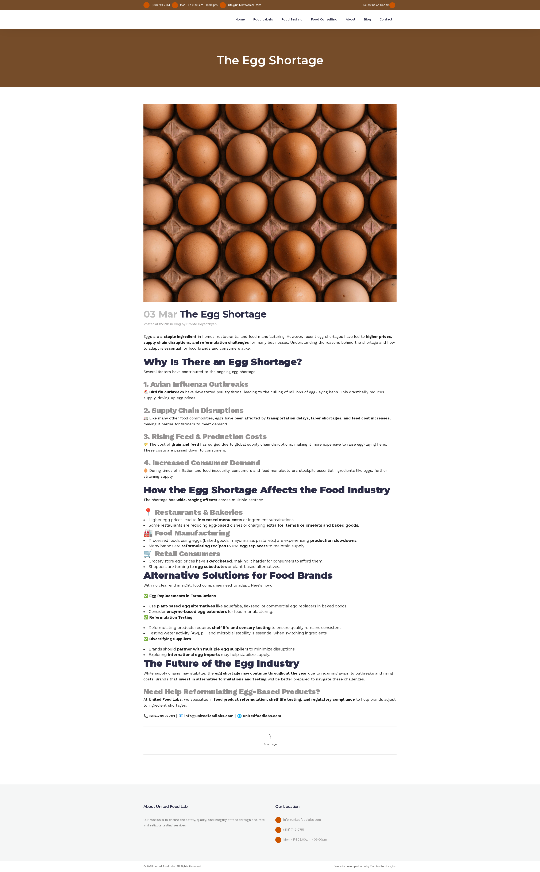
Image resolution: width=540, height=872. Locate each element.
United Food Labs (164, 866)
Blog (177, 324)
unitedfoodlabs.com (262, 716)
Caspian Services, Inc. (383, 866)
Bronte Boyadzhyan (201, 324)
